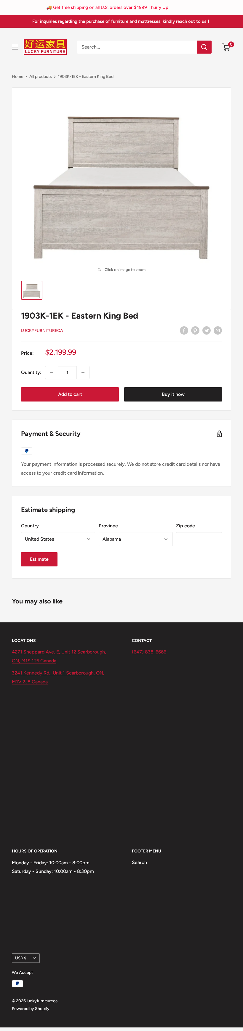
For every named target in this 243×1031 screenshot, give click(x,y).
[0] (226, 47)
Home (17, 76)
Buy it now (173, 394)
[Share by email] (218, 330)
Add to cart (70, 394)
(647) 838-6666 (149, 652)
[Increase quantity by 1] (83, 372)
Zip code (185, 526)
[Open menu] (15, 47)
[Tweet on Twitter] (206, 330)
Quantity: (31, 372)
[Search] (204, 47)
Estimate (39, 559)
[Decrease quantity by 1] (51, 372)
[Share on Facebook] (184, 330)
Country (30, 526)
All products (40, 76)
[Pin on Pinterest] (195, 330)
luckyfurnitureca (42, 330)
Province (108, 526)
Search (139, 862)
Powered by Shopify (30, 1008)
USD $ (20, 957)
